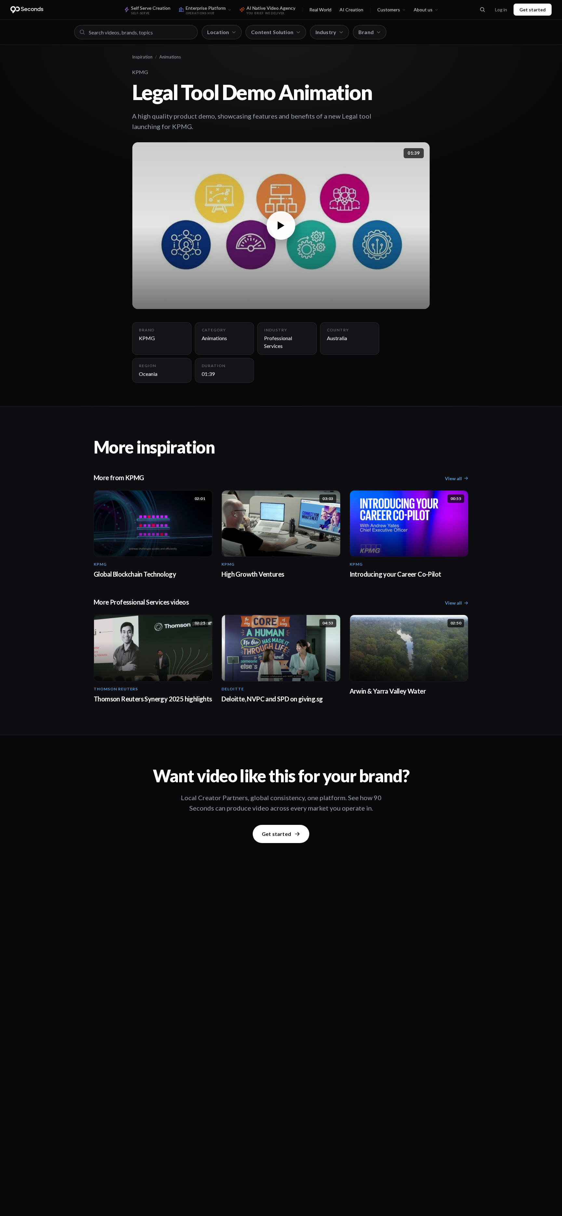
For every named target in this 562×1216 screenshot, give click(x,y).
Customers (388, 9)
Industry (325, 32)
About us (423, 9)
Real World (320, 9)
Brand (366, 32)
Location (218, 32)
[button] (281, 225)
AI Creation (351, 9)
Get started (532, 9)
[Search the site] (482, 9)
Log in (501, 9)
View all (453, 478)
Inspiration (142, 56)
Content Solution (272, 32)
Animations (170, 56)
